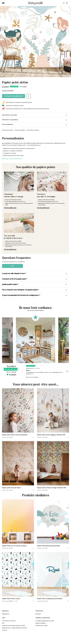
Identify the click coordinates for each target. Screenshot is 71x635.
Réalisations (5, 614)
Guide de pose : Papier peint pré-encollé (14, 628)
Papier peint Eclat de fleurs (11, 488)
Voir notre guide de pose (10, 208)
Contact (4, 630)
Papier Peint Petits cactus (11, 599)
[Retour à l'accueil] (35, 3)
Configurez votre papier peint (13, 96)
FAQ (12, 266)
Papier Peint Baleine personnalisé (48, 546)
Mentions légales (41, 623)
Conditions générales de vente (45, 621)
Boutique (38, 614)
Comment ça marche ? (9, 621)
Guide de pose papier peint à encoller (13, 625)
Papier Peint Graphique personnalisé (49, 599)
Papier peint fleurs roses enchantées (14, 435)
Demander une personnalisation (12, 158)
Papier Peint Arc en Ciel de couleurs (14, 546)
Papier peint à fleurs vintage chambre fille (51, 488)
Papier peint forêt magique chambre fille (51, 435)
